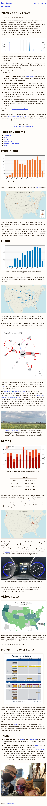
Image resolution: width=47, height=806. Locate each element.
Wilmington (7, 391)
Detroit (21, 740)
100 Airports (42, 3)
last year (38, 187)
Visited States (8, 141)
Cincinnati (18, 397)
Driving (6, 139)
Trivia (5, 145)
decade (3, 386)
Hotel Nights (7, 135)
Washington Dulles (7, 397)
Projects (34, 3)
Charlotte (16, 391)
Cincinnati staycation (39, 749)
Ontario (29, 501)
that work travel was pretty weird (17, 116)
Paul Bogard (6, 3)
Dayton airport (30, 76)
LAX (23, 501)
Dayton (24, 391)
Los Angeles (33, 740)
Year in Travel (5, 6)
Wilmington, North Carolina (12, 430)
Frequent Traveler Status (11, 143)
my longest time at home (20, 109)
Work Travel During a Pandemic (23, 126)
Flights (6, 137)
